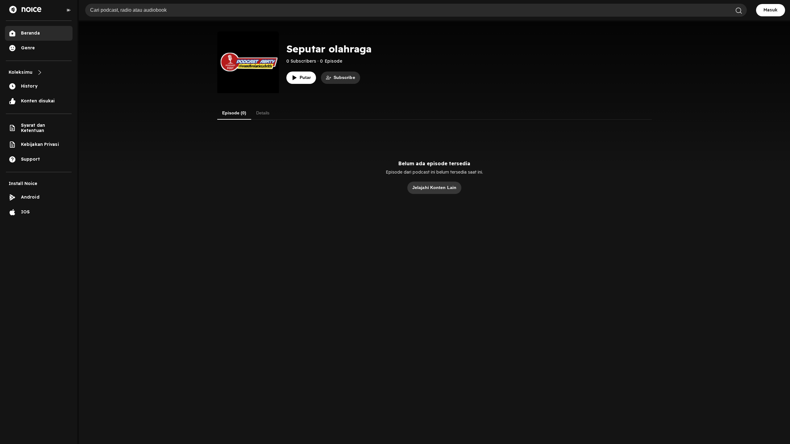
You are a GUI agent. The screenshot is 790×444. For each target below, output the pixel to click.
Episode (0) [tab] (234, 112)
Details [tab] (262, 112)
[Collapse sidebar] (69, 10)
